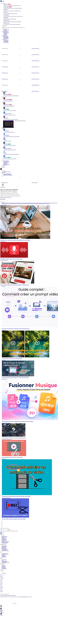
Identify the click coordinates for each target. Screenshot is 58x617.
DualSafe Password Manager (5, 541)
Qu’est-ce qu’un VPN (6, 29)
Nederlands (1, 587)
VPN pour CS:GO (5, 42)
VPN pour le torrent (5, 38)
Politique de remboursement (3, 595)
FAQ (2, 560)
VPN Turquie (5, 33)
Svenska (1, 591)
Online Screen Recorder (5, 542)
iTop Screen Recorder (4, 536)
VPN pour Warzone (5, 40)
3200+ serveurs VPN (4, 31)
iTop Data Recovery (4, 539)
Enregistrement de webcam (41, 203)
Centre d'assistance (4, 559)
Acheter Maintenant (23, 120)
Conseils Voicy (4, 556)
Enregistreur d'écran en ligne (7, 171)
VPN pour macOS (4, 546)
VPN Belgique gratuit (6, 32)
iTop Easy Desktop (4, 537)
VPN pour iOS (4, 547)
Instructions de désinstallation (5, 562)
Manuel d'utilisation (4, 561)
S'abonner (9, 529)
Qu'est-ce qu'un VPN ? (5, 553)
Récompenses (3, 567)
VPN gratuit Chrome (4, 549)
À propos (3, 565)
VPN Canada (5, 34)
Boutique (3, 165)
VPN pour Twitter (5, 36)
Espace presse (3, 566)
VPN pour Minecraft (6, 41)
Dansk (1, 580)
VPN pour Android (4, 548)
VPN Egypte (5, 35)
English (1, 576)
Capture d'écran (47, 203)
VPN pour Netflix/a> (6, 37)
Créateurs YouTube (4, 568)
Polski (1, 588)
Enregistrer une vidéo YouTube (34, 203)
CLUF (15, 595)
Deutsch (1, 579)
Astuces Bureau (4, 555)
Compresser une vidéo (8, 203)
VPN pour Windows (4, 545)
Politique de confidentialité (10, 595)
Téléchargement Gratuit (18, 120)
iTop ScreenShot (4, 538)
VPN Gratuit (5, 30)
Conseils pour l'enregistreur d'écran (26, 203)
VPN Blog (3, 554)
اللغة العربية (1, 577)
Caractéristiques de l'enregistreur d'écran (17, 203)
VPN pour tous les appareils (5, 550)
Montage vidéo (4, 172)
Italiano (1, 584)
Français (1, 583)
